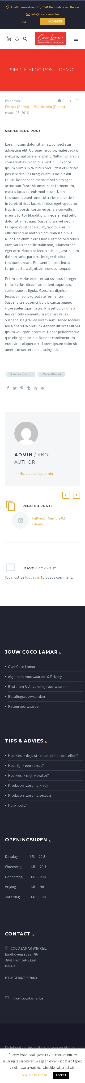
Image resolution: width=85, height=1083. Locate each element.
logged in (32, 577)
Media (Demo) (52, 374)
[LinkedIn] (35, 388)
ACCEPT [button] (61, 1075)
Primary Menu (76, 39)
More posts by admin (36, 473)
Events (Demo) (17, 106)
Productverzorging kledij (28, 785)
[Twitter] (15, 388)
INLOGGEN (54, 21)
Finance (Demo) (21, 374)
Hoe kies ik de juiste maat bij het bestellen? (43, 755)
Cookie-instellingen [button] (33, 1075)
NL (25, 22)
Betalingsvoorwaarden (26, 696)
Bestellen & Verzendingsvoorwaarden (38, 686)
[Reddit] (42, 388)
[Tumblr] (28, 388)
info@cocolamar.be (45, 14)
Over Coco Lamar (21, 666)
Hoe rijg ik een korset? (26, 765)
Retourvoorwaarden (24, 706)
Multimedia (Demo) (49, 106)
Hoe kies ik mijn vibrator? (28, 775)
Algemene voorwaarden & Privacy (35, 676)
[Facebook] (8, 388)
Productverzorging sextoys (30, 795)
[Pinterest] (22, 388)
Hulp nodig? (17, 805)
